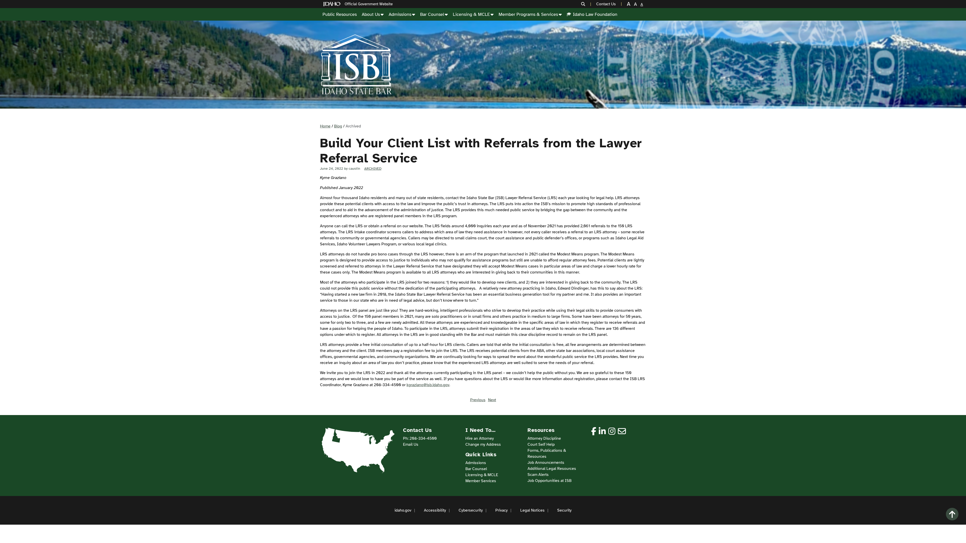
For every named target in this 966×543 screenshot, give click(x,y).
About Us (371, 14)
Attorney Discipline (544, 438)
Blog (338, 126)
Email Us (410, 444)
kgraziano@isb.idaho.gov (428, 384)
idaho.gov (402, 510)
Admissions (400, 14)
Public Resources (340, 14)
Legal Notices (532, 510)
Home (325, 126)
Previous (478, 399)
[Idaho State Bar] (356, 64)
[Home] (333, 4)
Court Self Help (541, 444)
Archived (372, 168)
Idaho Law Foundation (595, 14)
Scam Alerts (538, 474)
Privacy (501, 510)
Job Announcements (546, 462)
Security (564, 510)
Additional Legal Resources (552, 468)
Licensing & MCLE (471, 14)
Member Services (480, 480)
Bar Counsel (432, 14)
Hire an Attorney (479, 438)
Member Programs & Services (528, 14)
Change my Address (483, 444)
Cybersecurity (471, 510)
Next (492, 399)
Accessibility (435, 510)
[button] (586, 4)
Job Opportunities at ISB (550, 480)
